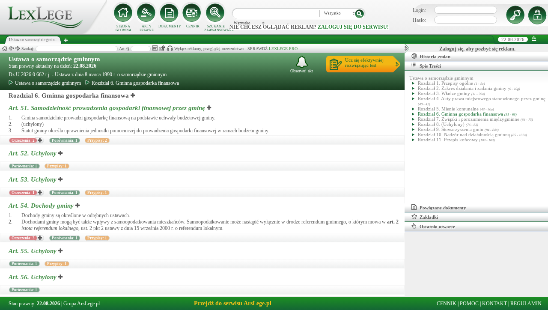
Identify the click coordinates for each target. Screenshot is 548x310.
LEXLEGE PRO (283, 48)
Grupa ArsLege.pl (81, 304)
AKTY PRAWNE (147, 28)
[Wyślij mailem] (162, 48)
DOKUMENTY (169, 26)
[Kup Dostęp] (192, 12)
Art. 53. (33, 179)
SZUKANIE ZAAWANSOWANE (215, 28)
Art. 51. (107, 107)
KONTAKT (494, 304)
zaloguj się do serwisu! (353, 27)
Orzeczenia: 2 (23, 140)
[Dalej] (17, 48)
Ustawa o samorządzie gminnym (54, 59)
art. (393, 222)
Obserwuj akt (301, 71)
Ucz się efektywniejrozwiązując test (364, 62)
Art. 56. (33, 277)
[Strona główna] (53, 33)
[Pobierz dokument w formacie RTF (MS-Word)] (155, 48)
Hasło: (419, 20)
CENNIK (193, 26)
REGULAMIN (526, 304)
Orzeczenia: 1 (23, 193)
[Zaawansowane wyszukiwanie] (215, 12)
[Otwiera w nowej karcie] (133, 95)
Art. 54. (41, 205)
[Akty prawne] (146, 12)
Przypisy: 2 (97, 140)
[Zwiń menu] (534, 39)
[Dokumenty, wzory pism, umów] (169, 12)
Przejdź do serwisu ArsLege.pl (232, 303)
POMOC (469, 304)
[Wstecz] (11, 48)
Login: (419, 10)
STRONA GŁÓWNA (123, 28)
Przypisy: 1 (57, 166)
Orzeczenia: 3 (23, 238)
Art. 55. (33, 250)
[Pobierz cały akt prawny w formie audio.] (170, 48)
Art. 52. (33, 153)
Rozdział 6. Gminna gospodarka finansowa (135, 83)
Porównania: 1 (64, 140)
